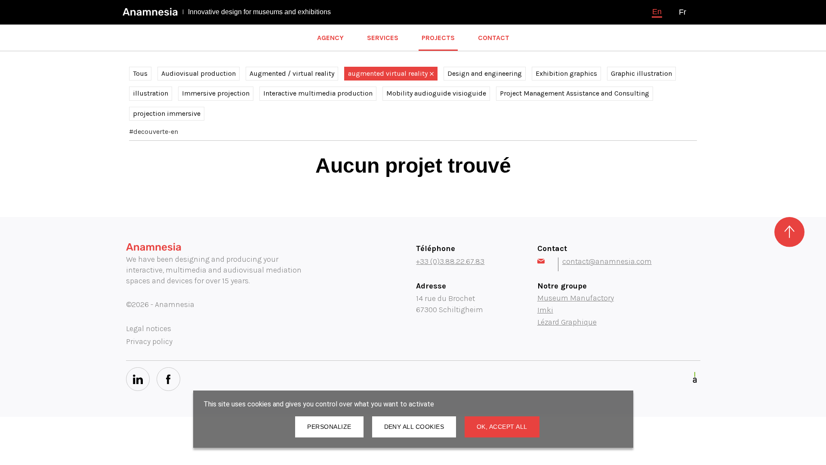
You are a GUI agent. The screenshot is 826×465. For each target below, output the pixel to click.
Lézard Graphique (567, 322)
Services (382, 38)
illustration (150, 93)
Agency (330, 38)
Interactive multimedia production (318, 93)
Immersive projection (216, 93)
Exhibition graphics (566, 73)
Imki (545, 310)
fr (682, 12)
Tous (140, 73)
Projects (438, 38)
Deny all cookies (414, 426)
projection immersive (166, 113)
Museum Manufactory (575, 298)
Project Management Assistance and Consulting (574, 93)
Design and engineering (484, 73)
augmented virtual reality (388, 73)
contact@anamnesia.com (607, 261)
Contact (493, 38)
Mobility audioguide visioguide (436, 93)
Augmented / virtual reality (292, 73)
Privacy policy (149, 341)
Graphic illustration (641, 73)
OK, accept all (502, 426)
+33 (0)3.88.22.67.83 (450, 261)
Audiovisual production (198, 73)
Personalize (329, 426)
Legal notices (148, 328)
